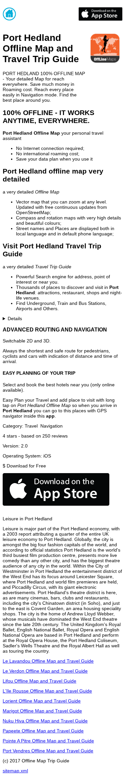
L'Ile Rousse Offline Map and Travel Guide (47, 691)
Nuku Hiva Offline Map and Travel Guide (45, 720)
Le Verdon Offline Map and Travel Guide (45, 671)
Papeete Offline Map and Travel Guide (43, 730)
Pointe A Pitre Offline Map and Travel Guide (48, 740)
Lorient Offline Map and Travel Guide (42, 701)
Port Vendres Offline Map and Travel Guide (48, 750)
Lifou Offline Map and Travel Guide (39, 681)
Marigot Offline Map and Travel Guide (42, 710)
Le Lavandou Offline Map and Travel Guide (48, 661)
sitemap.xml (15, 770)
